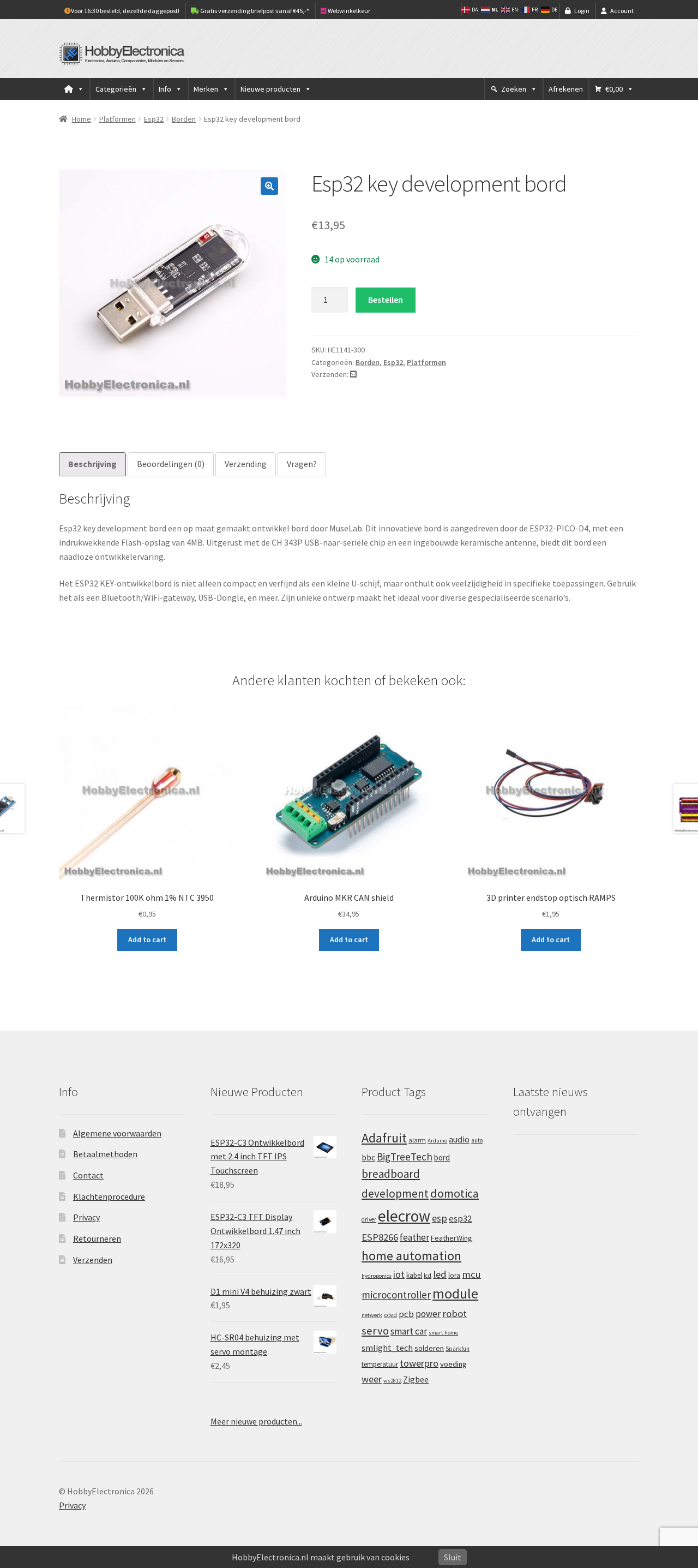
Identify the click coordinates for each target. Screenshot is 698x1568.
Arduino (437, 1140)
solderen (429, 1348)
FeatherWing (451, 1238)
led (440, 1274)
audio (459, 1139)
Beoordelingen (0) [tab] (170, 463)
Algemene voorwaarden (117, 1133)
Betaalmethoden (105, 1153)
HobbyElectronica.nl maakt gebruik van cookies (321, 1557)
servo (375, 1331)
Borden (184, 119)
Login (581, 11)
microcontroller (396, 1294)
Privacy (86, 1217)
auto (477, 1140)
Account (622, 11)
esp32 (460, 1218)
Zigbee (416, 1379)
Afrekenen (566, 89)
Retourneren (97, 1238)
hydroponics (377, 1275)
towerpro (419, 1363)
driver (369, 1219)
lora (454, 1275)
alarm (417, 1140)
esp (439, 1218)
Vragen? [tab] (302, 463)
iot (399, 1274)
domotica (454, 1193)
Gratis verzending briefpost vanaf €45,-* (254, 11)
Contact (88, 1175)
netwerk (372, 1315)
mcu (471, 1274)
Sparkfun (458, 1348)
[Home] (74, 89)
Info (165, 89)
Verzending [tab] (246, 463)
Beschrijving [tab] (92, 463)
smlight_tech (387, 1347)
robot (454, 1313)
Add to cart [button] (147, 939)
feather (414, 1237)
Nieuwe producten (270, 89)
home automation (411, 1256)
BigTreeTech (404, 1156)
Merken (206, 89)
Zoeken (513, 89)
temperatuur (380, 1364)
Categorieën (115, 89)
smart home (443, 1332)
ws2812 (392, 1380)
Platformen (117, 119)
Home (81, 119)
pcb (406, 1314)
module (455, 1293)
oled (390, 1314)
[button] (269, 186)
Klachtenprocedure (109, 1196)
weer (372, 1379)
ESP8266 (380, 1237)
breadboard (391, 1173)
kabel (414, 1275)
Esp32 (154, 119)
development (395, 1193)
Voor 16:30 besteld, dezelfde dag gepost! (125, 11)
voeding (453, 1364)
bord (442, 1157)
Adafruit (384, 1137)
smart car (408, 1331)
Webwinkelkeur (348, 11)
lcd (427, 1275)
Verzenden (92, 1259)
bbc (368, 1157)
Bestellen (385, 299)
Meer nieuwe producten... (256, 1421)
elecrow (404, 1216)
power (428, 1314)
